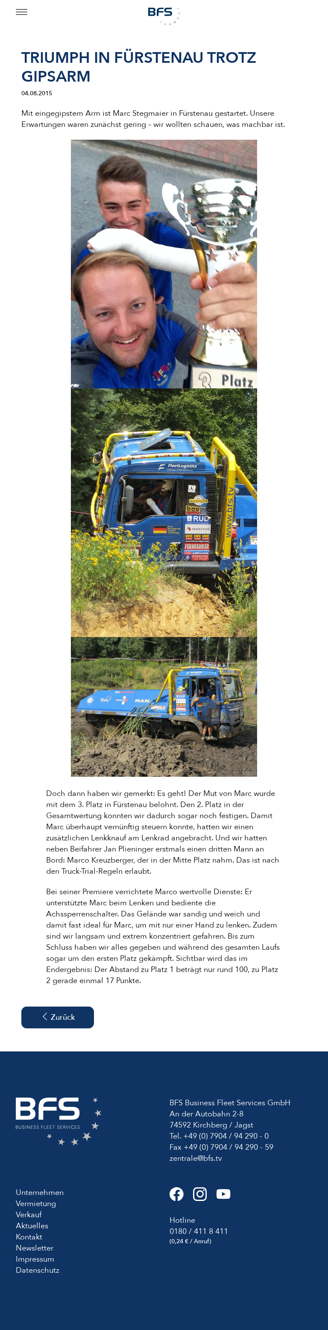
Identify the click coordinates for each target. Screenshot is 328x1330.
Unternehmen (40, 1192)
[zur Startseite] (164, 16)
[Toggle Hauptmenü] (21, 12)
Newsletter (34, 1248)
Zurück (62, 1017)
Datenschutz (37, 1270)
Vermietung (36, 1203)
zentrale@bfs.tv (196, 1158)
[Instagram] (205, 1197)
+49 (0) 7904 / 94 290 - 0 (226, 1136)
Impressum (35, 1259)
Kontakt (29, 1237)
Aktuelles (32, 1226)
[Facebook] (181, 1197)
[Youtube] (227, 1197)
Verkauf (28, 1215)
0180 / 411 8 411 (199, 1231)
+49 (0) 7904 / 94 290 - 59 (228, 1147)
